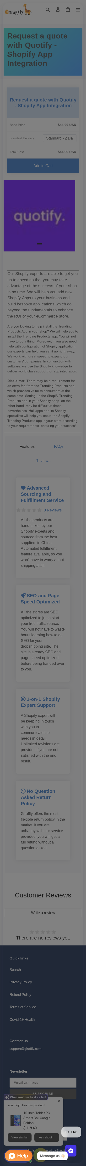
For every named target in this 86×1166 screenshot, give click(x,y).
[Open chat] (70, 1150)
